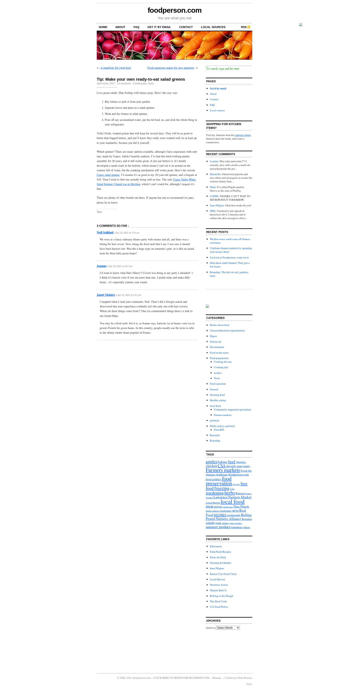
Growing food (217, 395)
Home (103, 27)
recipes (218, 373)
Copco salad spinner (108, 175)
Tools (151, 83)
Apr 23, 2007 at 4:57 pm (129, 295)
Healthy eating (218, 400)
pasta (208, 511)
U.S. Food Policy (219, 607)
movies (218, 506)
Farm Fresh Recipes (220, 551)
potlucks (214, 420)
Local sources (213, 27)
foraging (236, 484)
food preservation (219, 481)
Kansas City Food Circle (223, 574)
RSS (244, 27)
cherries (241, 462)
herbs (229, 492)
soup (218, 523)
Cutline (229, 678)
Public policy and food (222, 426)
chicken (211, 466)
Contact (186, 27)
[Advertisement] (224, 651)
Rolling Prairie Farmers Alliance (229, 517)
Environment (217, 347)
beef (231, 461)
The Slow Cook (218, 601)
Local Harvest (217, 579)
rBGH (235, 511)
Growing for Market (220, 563)
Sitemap (216, 678)
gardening (215, 493)
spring (225, 523)
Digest (213, 336)
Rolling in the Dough (221, 596)
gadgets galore (243, 135)
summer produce (218, 526)
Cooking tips (140, 83)
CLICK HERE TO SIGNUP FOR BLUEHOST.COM (181, 678)
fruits (232, 489)
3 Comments (124, 83)
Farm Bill (219, 429)
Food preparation (219, 358)
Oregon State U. (218, 590)
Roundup (215, 440)
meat (209, 506)
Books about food (219, 325)
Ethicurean (216, 546)
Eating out (215, 341)
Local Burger (213, 502)
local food (215, 406)
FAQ (136, 27)
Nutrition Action (219, 585)
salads (210, 522)
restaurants (234, 515)
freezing (221, 488)
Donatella (215, 174)
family (246, 466)
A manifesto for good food (115, 68)
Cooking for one (223, 361)
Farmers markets (222, 415)
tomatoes (237, 527)
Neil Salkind (105, 232)
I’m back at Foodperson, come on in (229, 257)
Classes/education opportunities (227, 330)
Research (215, 435)
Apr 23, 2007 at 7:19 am (127, 233)
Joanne (102, 265)
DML (213, 211)
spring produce (235, 523)
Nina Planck (241, 506)
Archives (210, 628)
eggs (240, 466)
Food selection (218, 383)
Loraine (214, 161)
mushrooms (228, 506)
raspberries (225, 511)
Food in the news (219, 352)
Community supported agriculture (232, 409)
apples (211, 461)
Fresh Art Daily (218, 557)
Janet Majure (106, 294)
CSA (222, 465)
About (120, 27)
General (214, 389)
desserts (231, 466)
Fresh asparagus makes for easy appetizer (170, 68)
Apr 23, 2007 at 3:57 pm (120, 266)
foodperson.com (175, 10)
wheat (246, 527)
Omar (213, 187)
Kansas (240, 493)
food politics (213, 479)
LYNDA (214, 196)
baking (223, 461)
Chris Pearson (244, 678)
